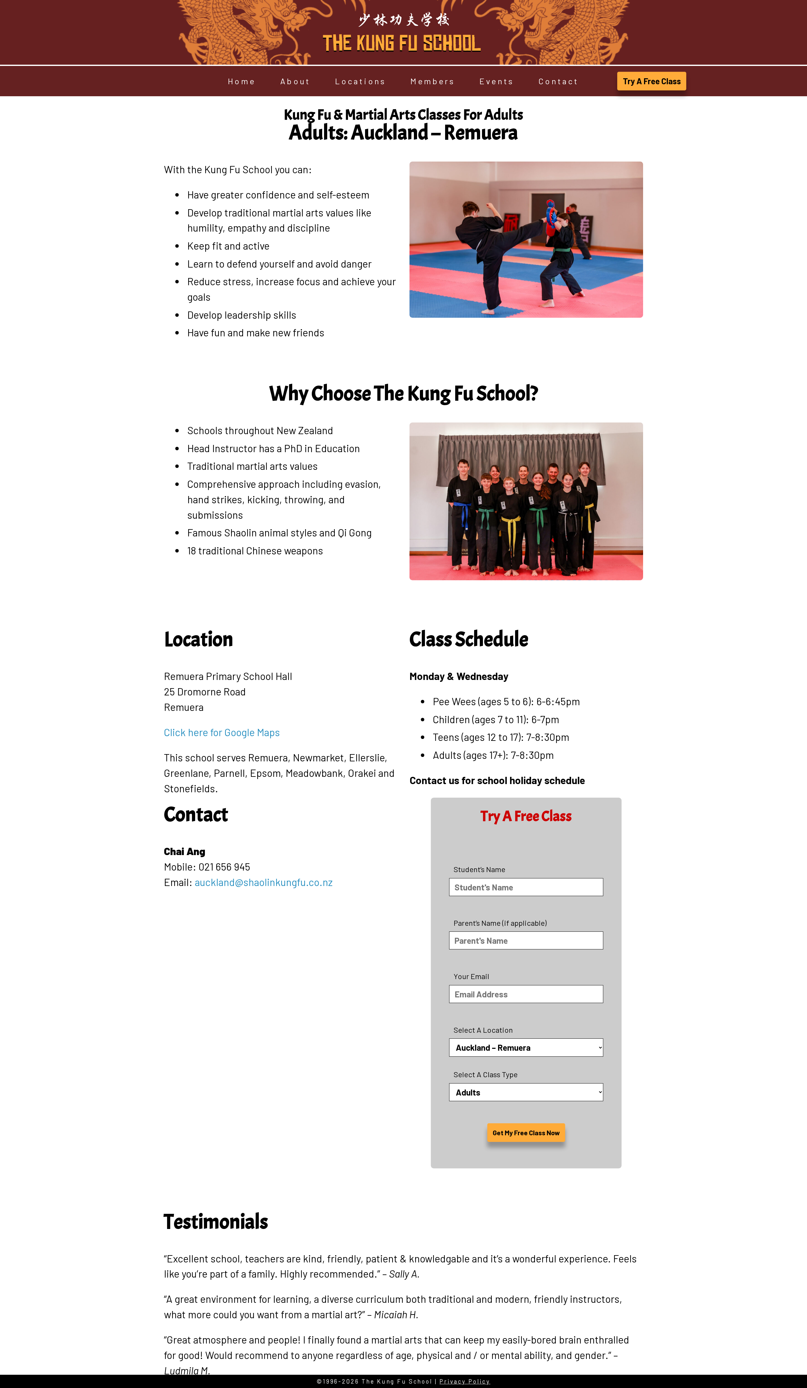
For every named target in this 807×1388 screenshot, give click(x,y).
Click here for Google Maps (222, 732)
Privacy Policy (464, 1381)
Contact (558, 81)
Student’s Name (479, 869)
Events (496, 81)
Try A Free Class (652, 81)
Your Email (471, 976)
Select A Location (483, 1029)
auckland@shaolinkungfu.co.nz (264, 882)
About (295, 81)
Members (432, 81)
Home (242, 81)
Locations (360, 81)
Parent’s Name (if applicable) (500, 922)
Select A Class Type (486, 1074)
